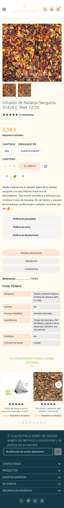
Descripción (31, 261)
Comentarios (31, 269)
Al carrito (30, 166)
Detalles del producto (31, 253)
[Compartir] (6, 176)
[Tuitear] (14, 176)
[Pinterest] (23, 176)
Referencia (9, 278)
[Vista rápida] (16, 387)
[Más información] (22, 387)
